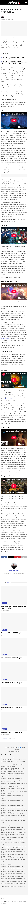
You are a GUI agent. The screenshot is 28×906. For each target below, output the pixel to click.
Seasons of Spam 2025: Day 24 (11, 61)
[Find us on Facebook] (1, 898)
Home (2, 6)
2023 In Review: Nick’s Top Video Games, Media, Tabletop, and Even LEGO (14, 775)
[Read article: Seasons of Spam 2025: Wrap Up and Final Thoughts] (14, 595)
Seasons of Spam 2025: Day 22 (11, 683)
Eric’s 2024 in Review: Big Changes (9, 769)
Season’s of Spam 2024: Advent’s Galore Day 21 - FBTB (14, 810)
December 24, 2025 (5, 635)
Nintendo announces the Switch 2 (9, 766)
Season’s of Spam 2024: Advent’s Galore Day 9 (15, 883)
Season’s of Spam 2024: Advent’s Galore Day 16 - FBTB (14, 837)
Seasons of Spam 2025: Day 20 (11, 732)
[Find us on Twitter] (3, 898)
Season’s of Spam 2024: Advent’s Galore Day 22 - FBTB (14, 783)
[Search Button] (26, 2)
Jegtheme (4, 903)
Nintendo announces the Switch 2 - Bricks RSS (12, 764)
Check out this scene (10, 398)
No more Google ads (7, 785)
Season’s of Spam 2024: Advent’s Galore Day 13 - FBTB (14, 863)
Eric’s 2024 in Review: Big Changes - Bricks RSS (12, 768)
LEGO (6, 6)
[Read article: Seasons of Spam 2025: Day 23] (14, 647)
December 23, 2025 (5, 660)
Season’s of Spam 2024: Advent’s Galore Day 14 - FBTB (14, 854)
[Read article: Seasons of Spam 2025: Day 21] (14, 696)
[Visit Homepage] (14, 2)
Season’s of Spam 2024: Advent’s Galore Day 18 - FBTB (14, 824)
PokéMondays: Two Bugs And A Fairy (10, 847)
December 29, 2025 (5, 610)
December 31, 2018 (19, 17)
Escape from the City (6, 338)
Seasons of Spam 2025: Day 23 (11, 63)
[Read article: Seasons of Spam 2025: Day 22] (14, 671)
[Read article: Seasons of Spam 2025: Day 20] (14, 721)
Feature (4, 602)
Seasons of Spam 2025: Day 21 (11, 707)
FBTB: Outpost (20, 747)
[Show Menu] (2, 2)
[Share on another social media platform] (24, 557)
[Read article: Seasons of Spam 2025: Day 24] (14, 622)
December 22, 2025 (5, 684)
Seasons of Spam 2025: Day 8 (14, 758)
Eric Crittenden (9, 17)
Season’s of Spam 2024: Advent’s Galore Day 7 (15, 886)
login (5, 738)
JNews (5, 901)
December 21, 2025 (5, 709)
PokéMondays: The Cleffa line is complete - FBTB (12, 846)
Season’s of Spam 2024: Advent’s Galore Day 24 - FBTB (14, 791)
